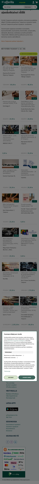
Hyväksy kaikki (27, 377)
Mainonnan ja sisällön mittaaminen (13, 355)
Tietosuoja (7, 371)
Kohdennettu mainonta (10, 357)
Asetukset (11, 377)
